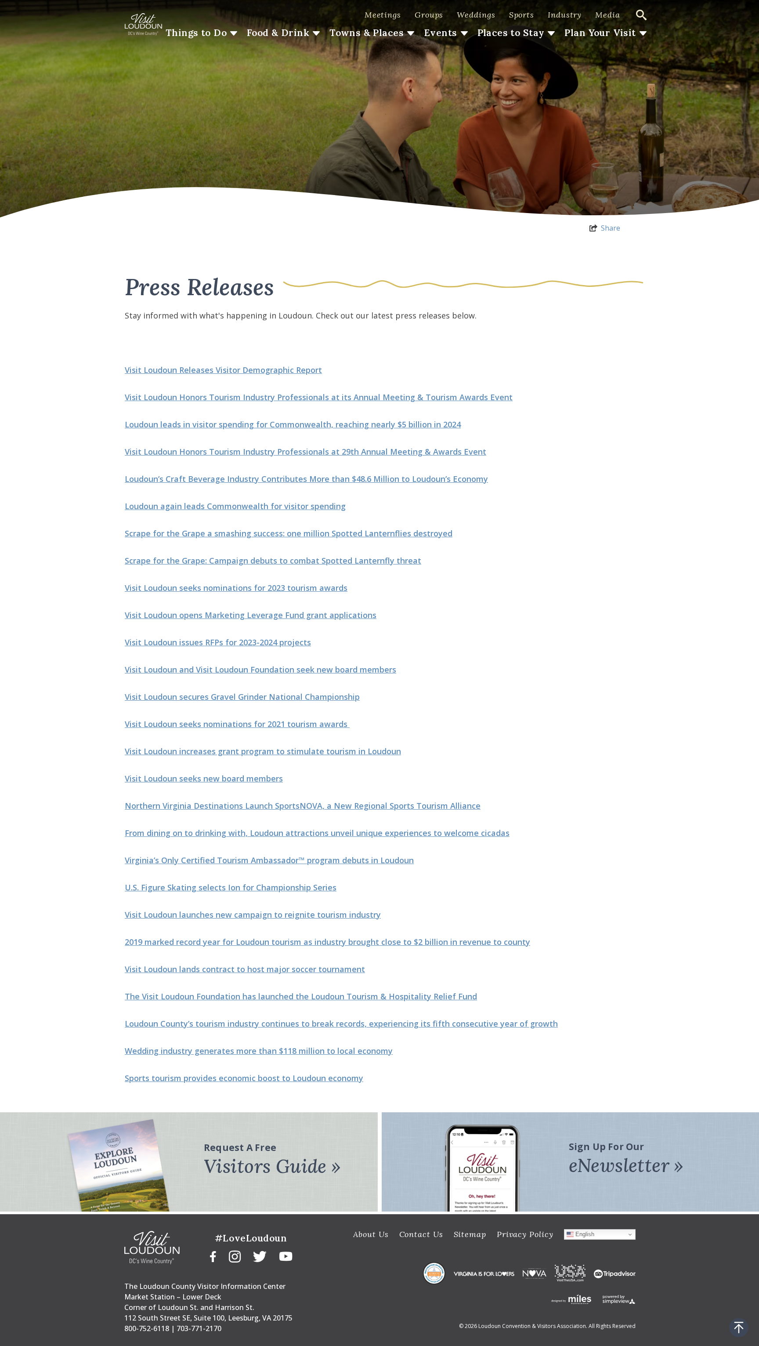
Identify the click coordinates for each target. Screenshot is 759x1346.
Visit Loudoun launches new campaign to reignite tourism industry (253, 914)
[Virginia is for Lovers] (484, 1273)
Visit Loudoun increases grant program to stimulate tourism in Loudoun (263, 751)
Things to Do (196, 33)
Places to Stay (511, 33)
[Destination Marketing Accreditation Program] (434, 1273)
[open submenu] (233, 33)
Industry (565, 15)
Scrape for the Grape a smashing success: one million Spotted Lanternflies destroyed (288, 533)
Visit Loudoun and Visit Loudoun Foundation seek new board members (260, 669)
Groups (429, 15)
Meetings (383, 15)
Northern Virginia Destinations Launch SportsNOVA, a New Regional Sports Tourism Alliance (303, 805)
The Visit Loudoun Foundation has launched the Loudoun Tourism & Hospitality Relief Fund (301, 996)
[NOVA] (534, 1273)
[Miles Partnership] (571, 1298)
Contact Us (421, 1234)
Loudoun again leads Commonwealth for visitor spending (235, 506)
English (584, 1234)
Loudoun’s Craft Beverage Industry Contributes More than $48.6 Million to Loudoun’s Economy (306, 479)
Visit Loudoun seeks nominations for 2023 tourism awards (236, 588)
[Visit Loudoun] (143, 24)
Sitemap (470, 1234)
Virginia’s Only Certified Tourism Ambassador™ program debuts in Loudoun (269, 860)
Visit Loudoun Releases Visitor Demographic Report (223, 370)
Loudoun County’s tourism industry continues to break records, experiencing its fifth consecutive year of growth (341, 1023)
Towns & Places (366, 33)
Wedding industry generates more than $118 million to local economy (259, 1051)
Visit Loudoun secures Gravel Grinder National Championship (242, 696)
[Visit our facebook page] (213, 1255)
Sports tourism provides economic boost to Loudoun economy (244, 1078)
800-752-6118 (146, 1328)
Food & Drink (278, 33)
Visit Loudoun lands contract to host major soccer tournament (245, 969)
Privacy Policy (525, 1234)
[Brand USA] (570, 1273)
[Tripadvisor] (615, 1273)
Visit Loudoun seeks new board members (204, 778)
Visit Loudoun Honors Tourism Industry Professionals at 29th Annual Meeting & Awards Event (305, 451)
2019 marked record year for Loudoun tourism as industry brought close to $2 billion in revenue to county (327, 942)
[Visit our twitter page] (260, 1256)
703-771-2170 (199, 1328)
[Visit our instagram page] (235, 1256)
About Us (370, 1234)
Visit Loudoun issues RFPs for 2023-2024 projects (218, 642)
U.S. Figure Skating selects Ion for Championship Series (230, 887)
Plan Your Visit (600, 33)
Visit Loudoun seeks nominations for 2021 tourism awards (237, 724)
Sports (521, 15)
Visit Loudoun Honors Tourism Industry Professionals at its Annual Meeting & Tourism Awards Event (319, 397)
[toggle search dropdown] (641, 15)
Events (440, 33)
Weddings (476, 15)
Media (607, 15)
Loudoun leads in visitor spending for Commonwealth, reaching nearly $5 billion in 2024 (293, 424)
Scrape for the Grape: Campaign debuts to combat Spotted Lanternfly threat (273, 560)
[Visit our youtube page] (286, 1255)
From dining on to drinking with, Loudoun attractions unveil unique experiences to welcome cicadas (317, 833)
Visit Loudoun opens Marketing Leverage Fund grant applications (250, 615)
